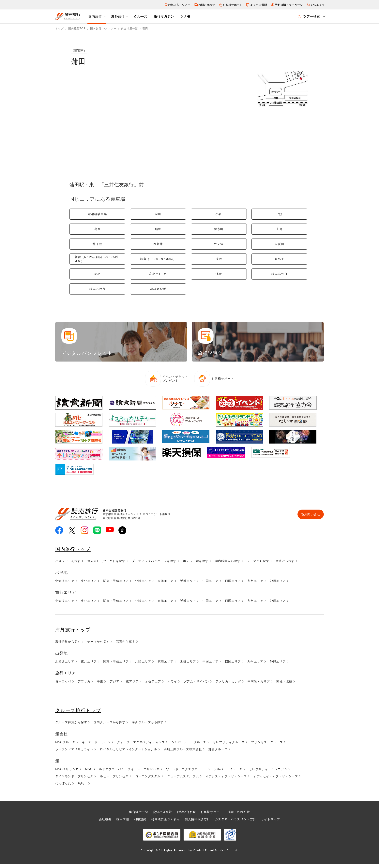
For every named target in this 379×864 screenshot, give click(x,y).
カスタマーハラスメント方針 (235, 819)
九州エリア (255, 581)
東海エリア (166, 581)
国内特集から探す (227, 561)
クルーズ (140, 16)
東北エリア (89, 581)
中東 (100, 681)
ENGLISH (317, 4)
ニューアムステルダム (183, 776)
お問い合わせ (206, 4)
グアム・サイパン (196, 681)
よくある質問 (258, 4)
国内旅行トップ (73, 549)
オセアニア (153, 681)
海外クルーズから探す (148, 722)
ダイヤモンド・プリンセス (74, 776)
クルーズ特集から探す (71, 722)
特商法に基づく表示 (165, 819)
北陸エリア (143, 581)
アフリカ (84, 681)
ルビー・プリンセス (114, 776)
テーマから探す (258, 561)
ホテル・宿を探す (195, 561)
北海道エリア (64, 581)
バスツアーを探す (68, 561)
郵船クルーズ (218, 749)
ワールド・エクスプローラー (186, 769)
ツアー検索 (311, 16)
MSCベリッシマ (67, 769)
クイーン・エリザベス (143, 769)
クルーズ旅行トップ (78, 710)
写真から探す (285, 561)
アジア (114, 681)
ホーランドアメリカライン (74, 749)
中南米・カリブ (259, 681)
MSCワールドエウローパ (103, 769)
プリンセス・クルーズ (267, 742)
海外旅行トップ (73, 629)
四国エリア (233, 581)
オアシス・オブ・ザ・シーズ (226, 776)
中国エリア (211, 581)
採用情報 (122, 819)
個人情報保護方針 (197, 819)
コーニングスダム (148, 776)
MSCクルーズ (65, 742)
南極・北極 (284, 681)
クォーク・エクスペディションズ (141, 742)
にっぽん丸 (63, 783)
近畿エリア (188, 581)
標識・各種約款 (239, 812)
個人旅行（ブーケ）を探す (106, 561)
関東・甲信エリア (116, 581)
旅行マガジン (164, 16)
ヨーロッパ (63, 681)
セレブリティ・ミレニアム (268, 769)
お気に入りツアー (179, 4)
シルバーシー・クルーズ (188, 742)
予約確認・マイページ (289, 4)
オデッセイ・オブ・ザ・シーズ (275, 776)
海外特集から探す (68, 641)
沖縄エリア (278, 581)
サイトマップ (270, 819)
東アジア (132, 681)
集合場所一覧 (138, 812)
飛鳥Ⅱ (82, 783)
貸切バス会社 (162, 812)
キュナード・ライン (96, 742)
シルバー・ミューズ (228, 769)
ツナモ (185, 16)
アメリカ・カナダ (228, 681)
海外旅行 (118, 16)
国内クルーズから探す (109, 722)
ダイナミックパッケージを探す (154, 561)
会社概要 (105, 819)
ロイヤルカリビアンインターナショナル (128, 749)
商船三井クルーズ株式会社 (183, 749)
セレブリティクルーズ (229, 742)
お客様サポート (232, 4)
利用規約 (140, 819)
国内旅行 (95, 16)
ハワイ (172, 681)
